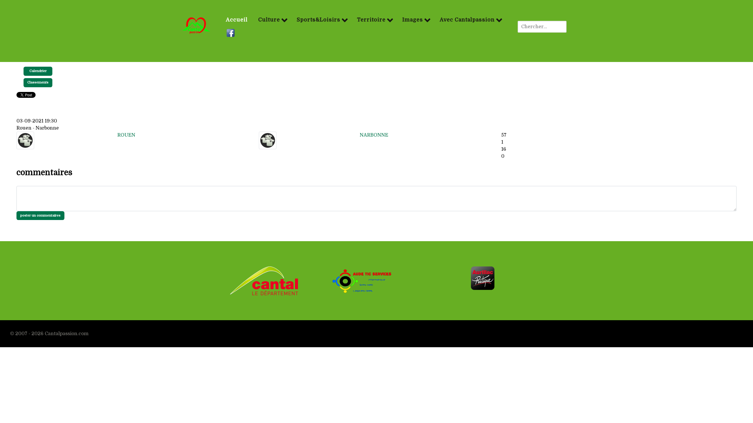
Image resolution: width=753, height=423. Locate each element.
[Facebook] (231, 33)
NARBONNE (374, 135)
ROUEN (126, 135)
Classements (38, 82)
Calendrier (38, 71)
